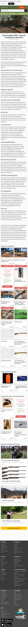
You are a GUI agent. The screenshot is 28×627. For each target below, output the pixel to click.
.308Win (2, 571)
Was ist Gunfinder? (18, 595)
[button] (25, 7)
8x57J (2, 577)
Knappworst (3, 545)
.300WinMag (3, 574)
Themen (2, 599)
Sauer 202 (16, 545)
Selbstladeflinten (17, 561)
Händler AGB (3, 611)
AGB (2, 609)
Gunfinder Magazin (15, 39)
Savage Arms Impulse (18, 552)
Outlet (2, 600)
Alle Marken (3, 592)
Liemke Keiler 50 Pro (18, 548)
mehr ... (2, 552)
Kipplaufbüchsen (17, 559)
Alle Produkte (3, 595)
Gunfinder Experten (18, 596)
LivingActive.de (4, 546)
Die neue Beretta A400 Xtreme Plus (11, 481)
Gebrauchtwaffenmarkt (6, 603)
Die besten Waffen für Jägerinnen (10, 460)
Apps (15, 602)
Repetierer (16, 558)
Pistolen (15, 564)
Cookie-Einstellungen (5, 614)
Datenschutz (3, 612)
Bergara (2, 565)
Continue (11, 3)
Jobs (15, 600)
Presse (15, 603)
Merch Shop (16, 605)
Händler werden (17, 594)
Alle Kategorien (4, 594)
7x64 (2, 575)
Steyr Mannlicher (4, 562)
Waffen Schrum (4, 548)
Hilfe (15, 592)
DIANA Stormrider (18, 550)
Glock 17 (16, 546)
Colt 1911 (16, 549)
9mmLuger (3, 578)
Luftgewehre (16, 562)
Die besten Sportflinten (8, 500)
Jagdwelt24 (3, 544)
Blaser (2, 561)
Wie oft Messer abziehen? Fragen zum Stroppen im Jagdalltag (19, 576)
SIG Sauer (3, 559)
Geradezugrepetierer (18, 565)
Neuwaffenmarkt (4, 602)
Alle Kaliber (3, 598)
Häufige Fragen (4, 616)
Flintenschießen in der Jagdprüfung (11, 521)
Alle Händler (3, 596)
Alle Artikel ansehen (14, 528)
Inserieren (21, 7)
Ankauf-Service (17, 598)
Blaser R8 (16, 544)
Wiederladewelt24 (5, 550)
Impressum (3, 615)
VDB (2, 549)
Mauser (2, 558)
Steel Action (3, 564)
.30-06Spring (3, 572)
